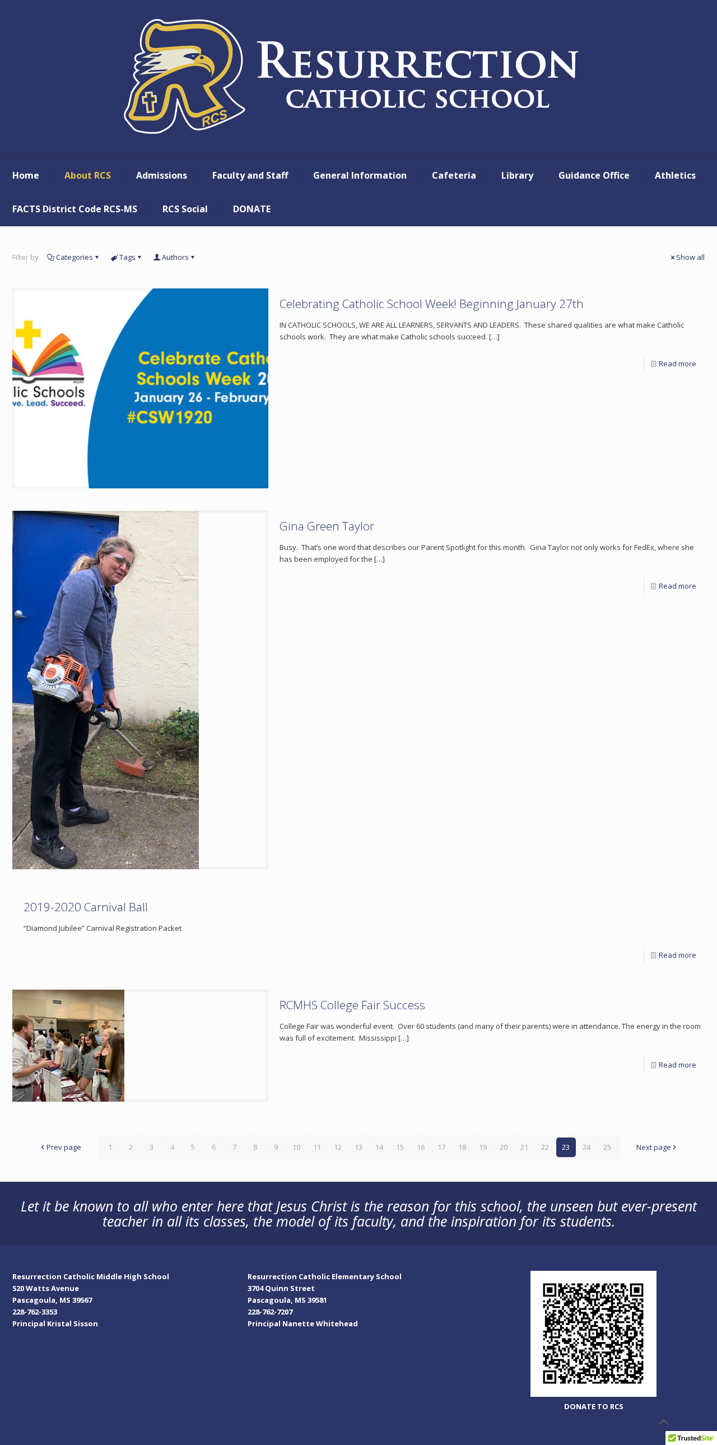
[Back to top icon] (663, 1422)
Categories (74, 257)
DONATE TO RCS (593, 1406)
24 (586, 1147)
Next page (653, 1147)
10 (296, 1147)
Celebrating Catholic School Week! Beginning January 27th (432, 303)
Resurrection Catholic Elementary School (325, 1276)
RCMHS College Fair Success (352, 1005)
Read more (677, 363)
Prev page (63, 1147)
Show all (690, 257)
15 (400, 1147)
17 (441, 1147)
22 (545, 1147)
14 (379, 1147)
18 (462, 1147)
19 (483, 1147)
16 (421, 1147)
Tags (127, 257)
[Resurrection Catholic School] (358, 79)
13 (358, 1147)
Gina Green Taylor (327, 526)
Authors (175, 257)
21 (524, 1147)
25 (607, 1147)
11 (317, 1147)
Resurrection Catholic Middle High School (90, 1276)
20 (504, 1147)
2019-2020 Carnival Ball (86, 907)
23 (566, 1147)
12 (338, 1147)
